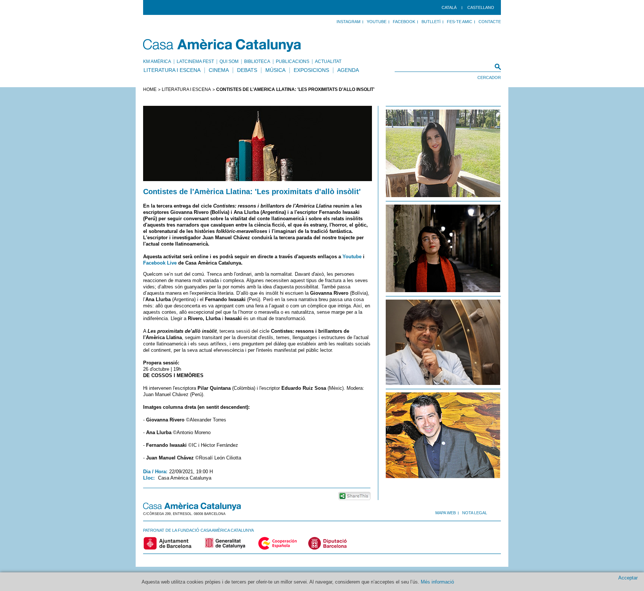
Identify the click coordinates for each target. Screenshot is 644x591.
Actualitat (328, 61)
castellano (480, 7)
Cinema (219, 70)
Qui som (229, 61)
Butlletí (431, 21)
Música (275, 70)
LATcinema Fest (195, 61)
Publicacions (292, 61)
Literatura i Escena (172, 70)
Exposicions (311, 70)
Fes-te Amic (459, 21)
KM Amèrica (157, 61)
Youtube (352, 256)
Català (449, 7)
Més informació (437, 582)
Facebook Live (160, 263)
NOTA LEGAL (474, 513)
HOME (150, 89)
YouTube (376, 21)
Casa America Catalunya (222, 45)
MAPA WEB (445, 513)
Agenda (348, 70)
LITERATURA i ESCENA (186, 89)
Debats (247, 70)
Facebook (404, 21)
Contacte (490, 21)
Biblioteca (257, 61)
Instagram (348, 21)
